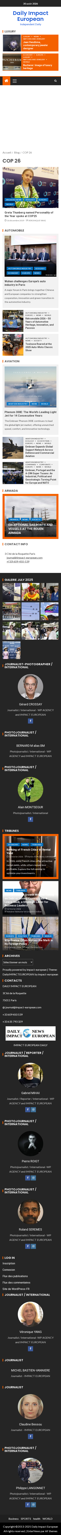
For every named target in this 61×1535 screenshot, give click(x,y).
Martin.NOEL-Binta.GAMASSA (40, 856)
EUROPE (40, 55)
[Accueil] (6, 80)
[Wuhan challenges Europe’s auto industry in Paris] (30, 256)
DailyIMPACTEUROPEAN (18, 974)
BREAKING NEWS (14, 200)
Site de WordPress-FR (16, 1289)
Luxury (27, 36)
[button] (14, 81)
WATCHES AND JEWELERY (34, 39)
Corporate (45, 464)
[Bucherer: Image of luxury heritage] (12, 62)
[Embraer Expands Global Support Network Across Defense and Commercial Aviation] (13, 448)
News (36, 36)
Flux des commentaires (16, 1282)
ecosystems (43, 441)
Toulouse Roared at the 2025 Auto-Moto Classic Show (39, 347)
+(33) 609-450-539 (18, 561)
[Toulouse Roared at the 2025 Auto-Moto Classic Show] (13, 345)
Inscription (9, 1263)
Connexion (9, 1269)
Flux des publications (15, 1276)
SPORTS (26, 1518)
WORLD (26, 62)
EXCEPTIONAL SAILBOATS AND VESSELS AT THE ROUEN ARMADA (29, 529)
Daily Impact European (30, 16)
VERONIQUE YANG (37, 220)
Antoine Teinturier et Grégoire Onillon (24, 911)
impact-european (37, 969)
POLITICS (22, 936)
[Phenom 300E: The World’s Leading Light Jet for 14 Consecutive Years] (30, 386)
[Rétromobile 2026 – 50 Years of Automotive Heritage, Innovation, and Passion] (13, 321)
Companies (30, 464)
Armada (12, 519)
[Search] (55, 81)
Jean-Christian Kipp (34, 947)
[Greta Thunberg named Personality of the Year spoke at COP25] (30, 187)
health (36, 1518)
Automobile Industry (19, 268)
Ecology (30, 200)
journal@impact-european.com (25, 557)
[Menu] (14, 81)
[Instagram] (33, 1109)
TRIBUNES (37, 845)
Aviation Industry (17, 404)
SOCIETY (38, 341)
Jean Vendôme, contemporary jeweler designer (35, 45)
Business (13, 1518)
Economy (28, 55)
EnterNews (33, 1531)
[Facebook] (30, 721)
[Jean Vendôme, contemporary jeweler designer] (12, 43)
